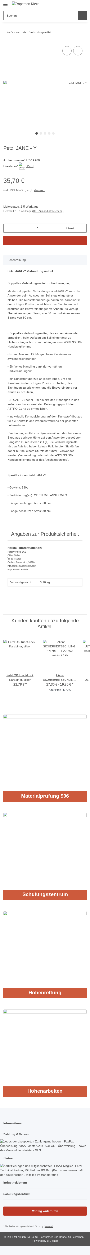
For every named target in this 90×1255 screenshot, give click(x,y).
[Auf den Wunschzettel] (77, 50)
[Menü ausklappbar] (5, 2)
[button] (70, 4)
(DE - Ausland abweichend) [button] (47, 211)
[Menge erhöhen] (81, 228)
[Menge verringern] (8, 228)
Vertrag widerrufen (45, 1211)
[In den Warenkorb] (45, 240)
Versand (39, 190)
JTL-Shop (52, 1240)
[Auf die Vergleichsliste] (67, 50)
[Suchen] (82, 15)
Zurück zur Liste (16, 32)
